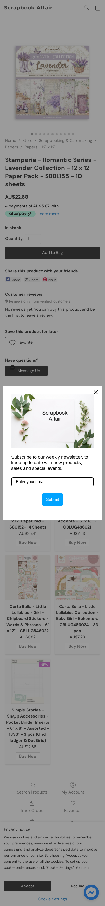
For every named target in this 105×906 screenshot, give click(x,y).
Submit (52, 499)
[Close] (96, 392)
